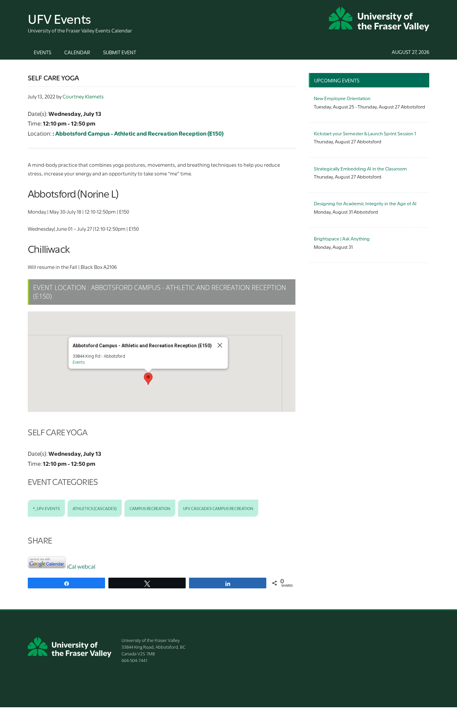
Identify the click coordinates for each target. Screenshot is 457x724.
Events (79, 362)
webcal (86, 566)
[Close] (220, 345)
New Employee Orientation (342, 97)
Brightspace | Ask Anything (342, 238)
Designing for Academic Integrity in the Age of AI (365, 203)
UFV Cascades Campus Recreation (218, 508)
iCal (71, 566)
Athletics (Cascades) (95, 508)
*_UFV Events (46, 508)
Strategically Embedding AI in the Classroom (360, 168)
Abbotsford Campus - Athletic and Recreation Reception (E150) (139, 133)
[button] (148, 378)
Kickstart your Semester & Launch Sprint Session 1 (365, 133)
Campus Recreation (149, 508)
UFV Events (59, 18)
